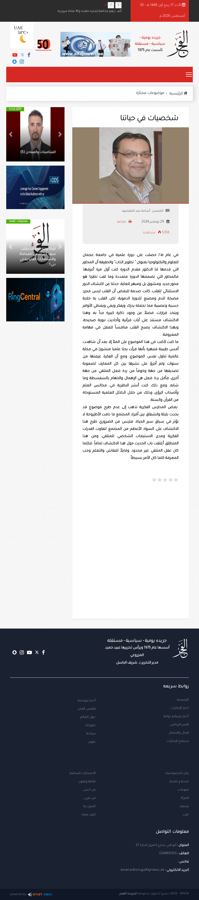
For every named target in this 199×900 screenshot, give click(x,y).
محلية (184, 806)
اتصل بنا (89, 806)
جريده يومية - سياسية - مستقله (137, 652)
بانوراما (91, 725)
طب (186, 815)
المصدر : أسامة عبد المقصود (142, 211)
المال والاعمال (178, 733)
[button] (60, 134)
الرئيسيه (176, 94)
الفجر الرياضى (179, 725)
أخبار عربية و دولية (176, 716)
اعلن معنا (89, 815)
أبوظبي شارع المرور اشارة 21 (156, 845)
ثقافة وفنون (87, 782)
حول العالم (88, 717)
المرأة (185, 798)
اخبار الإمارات (180, 708)
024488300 (168, 853)
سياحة (91, 734)
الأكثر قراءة (15, 109)
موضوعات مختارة (150, 93)
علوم (92, 742)
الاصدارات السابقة (83, 773)
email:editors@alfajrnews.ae (142, 870)
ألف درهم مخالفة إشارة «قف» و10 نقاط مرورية (90, 11)
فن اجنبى (89, 790)
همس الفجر (87, 709)
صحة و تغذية (179, 782)
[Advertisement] (77, 507)
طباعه (122, 222)
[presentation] (111, 5)
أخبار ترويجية (87, 701)
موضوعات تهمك (18, 221)
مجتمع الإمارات (178, 741)
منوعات (183, 790)
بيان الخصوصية (177, 773)
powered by (18, 894)
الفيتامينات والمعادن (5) (38, 152)
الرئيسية (183, 700)
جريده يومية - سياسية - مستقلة (150, 44)
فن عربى (90, 798)
